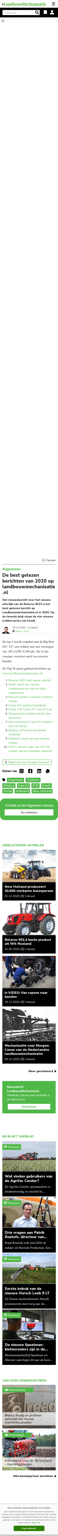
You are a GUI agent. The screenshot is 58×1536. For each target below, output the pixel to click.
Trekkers (33, 780)
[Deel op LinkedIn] (40, 771)
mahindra (22, 791)
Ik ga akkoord (29, 1528)
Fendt (46, 785)
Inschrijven (29, 1106)
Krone (7, 791)
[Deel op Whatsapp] (22, 771)
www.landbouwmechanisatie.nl (22, 673)
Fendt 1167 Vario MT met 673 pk (30, 709)
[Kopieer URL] (48, 771)
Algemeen (15, 780)
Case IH (23, 785)
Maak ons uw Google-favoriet (29, 762)
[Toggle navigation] (54, 3)
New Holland (42, 791)
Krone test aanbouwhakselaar (27, 705)
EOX (35, 785)
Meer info (36, 1523)
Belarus (8, 785)
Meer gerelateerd (41, 1071)
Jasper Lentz (22, 631)
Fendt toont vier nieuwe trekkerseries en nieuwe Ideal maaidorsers (27, 689)
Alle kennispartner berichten (33, 1476)
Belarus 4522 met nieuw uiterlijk (30, 680)
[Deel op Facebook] (31, 771)
